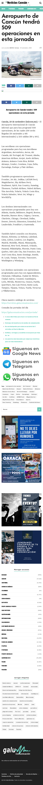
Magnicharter (31, 397)
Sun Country (7, 402)
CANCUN (11, 48)
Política (4, 646)
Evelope (34, 394)
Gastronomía (6, 614)
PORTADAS (12, 9)
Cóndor (32, 391)
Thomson (24, 402)
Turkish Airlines (34, 402)
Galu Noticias (6, 610)
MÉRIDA (4, 634)
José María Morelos (8, 697)
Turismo (21, 9)
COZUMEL (4, 595)
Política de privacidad (16, 774)
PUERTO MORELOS (7, 654)
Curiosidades (6, 598)
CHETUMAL (5, 583)
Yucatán (4, 670)
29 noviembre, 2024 (26, 48)
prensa (33, 711)
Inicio (3, 9)
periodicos (34, 708)
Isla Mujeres (34, 693)
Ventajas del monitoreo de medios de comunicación (22, 323)
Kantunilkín (19, 697)
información (24, 693)
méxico (27, 704)
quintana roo (30, 718)
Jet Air (5, 397)
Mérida (20, 704)
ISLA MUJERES (6, 622)
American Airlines (8, 389)
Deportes (5, 602)
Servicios (4, 774)
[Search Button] (39, 409)
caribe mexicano (25, 683)
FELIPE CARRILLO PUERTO (9, 606)
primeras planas (31, 715)
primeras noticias (18, 715)
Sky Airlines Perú (8, 399)
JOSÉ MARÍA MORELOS (8, 626)
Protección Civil (7, 718)
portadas (25, 711)
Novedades (13, 708)
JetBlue (12, 397)
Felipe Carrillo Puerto (25, 690)
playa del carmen (8, 711)
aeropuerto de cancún (13, 386)
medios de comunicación (10, 701)
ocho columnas (23, 708)
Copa (12, 394)
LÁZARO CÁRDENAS (7, 630)
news (33, 704)
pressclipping (7, 715)
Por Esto (17, 711)
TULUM (3, 662)
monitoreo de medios (26, 701)
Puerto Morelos (19, 718)
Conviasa (5, 394)
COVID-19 (18, 686)
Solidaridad (6, 726)
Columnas (5, 590)
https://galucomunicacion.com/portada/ (20, 312)
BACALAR (4, 575)
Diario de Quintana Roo (9, 690)
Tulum (4, 729)
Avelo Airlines (28, 389)
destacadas (34, 686)
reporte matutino (8, 722)
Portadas (5, 650)
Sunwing (16, 402)
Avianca (37, 389)
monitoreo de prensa (9, 704)
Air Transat (27, 386)
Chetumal (35, 683)
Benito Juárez (7, 683)
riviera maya (34, 722)
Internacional (6, 618)
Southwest (20, 399)
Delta (18, 394)
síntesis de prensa (17, 726)
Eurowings (25, 394)
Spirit (28, 399)
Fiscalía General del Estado (10, 693)
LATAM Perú (20, 397)
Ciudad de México (7, 587)
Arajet (19, 389)
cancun (15, 683)
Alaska (35, 386)
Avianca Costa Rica (9, 391)
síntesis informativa (32, 726)
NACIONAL (4, 638)
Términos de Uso (6, 776)
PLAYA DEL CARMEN (7, 642)
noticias (5, 708)
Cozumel (25, 686)
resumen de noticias (22, 722)
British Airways (22, 391)
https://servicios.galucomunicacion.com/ (20, 303)
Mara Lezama (30, 697)
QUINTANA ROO (31, 9)
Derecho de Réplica (31, 774)
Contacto (17, 776)
